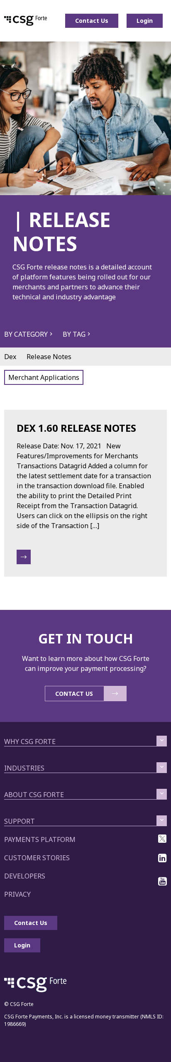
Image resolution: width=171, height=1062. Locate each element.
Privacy (17, 894)
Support (19, 821)
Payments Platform (40, 839)
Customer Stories (37, 857)
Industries (24, 768)
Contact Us (91, 20)
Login (145, 20)
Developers (24, 876)
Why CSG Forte (30, 741)
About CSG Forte (34, 794)
